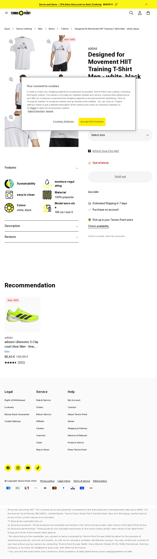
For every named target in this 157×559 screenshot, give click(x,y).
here (33, 108)
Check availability (98, 226)
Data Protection (36, 111)
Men (40, 28)
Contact (72, 407)
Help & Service (43, 400)
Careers (40, 428)
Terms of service (81, 481)
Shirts (52, 28)
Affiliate (40, 421)
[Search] (131, 13)
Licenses (9, 407)
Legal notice (64, 481)
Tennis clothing (24, 28)
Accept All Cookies (92, 121)
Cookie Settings (13, 421)
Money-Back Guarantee (17, 414)
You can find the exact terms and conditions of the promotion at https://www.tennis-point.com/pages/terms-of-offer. (71, 551)
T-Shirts (65, 28)
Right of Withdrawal (15, 400)
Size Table (93, 191)
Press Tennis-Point (77, 449)
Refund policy (100, 481)
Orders (39, 407)
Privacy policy (47, 481)
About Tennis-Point (77, 414)
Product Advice (76, 442)
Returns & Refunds (77, 435)
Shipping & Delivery (77, 428)
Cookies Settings (63, 121)
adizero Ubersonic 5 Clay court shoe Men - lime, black (21, 344)
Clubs (39, 442)
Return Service (43, 414)
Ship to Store (42, 449)
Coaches (40, 435)
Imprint (49, 111)
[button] (6, 13)
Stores (71, 421)
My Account (74, 400)
